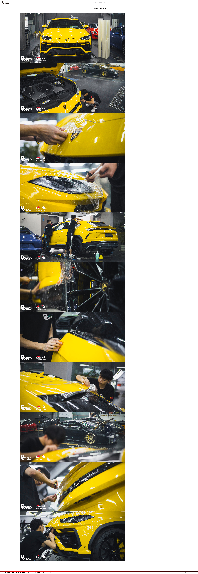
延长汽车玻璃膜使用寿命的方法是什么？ (106, 570)
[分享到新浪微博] (188, 572)
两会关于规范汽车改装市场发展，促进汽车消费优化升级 (109, 569)
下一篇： (120, 564)
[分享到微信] (190, 572)
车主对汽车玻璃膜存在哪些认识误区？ (78, 570)
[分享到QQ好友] (192, 572)
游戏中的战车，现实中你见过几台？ (77, 569)
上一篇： (78, 564)
